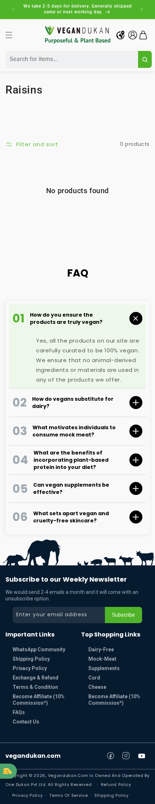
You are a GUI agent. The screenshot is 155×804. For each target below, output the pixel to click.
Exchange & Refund (35, 678)
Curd (94, 678)
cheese (97, 687)
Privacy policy (27, 795)
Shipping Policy (31, 659)
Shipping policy (111, 795)
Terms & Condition (35, 687)
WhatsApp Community (39, 649)
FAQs (19, 712)
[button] (9, 35)
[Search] (145, 59)
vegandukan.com (33, 756)
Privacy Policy (30, 668)
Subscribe (123, 615)
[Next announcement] (142, 9)
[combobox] (71, 59)
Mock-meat (102, 659)
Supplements (104, 668)
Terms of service (68, 795)
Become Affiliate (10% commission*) (39, 700)
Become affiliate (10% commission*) (114, 700)
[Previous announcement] (13, 9)
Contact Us (26, 722)
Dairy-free (101, 649)
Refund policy (116, 784)
